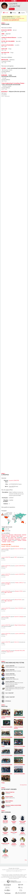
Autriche (4, 536)
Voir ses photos (23, 784)
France (21, 536)
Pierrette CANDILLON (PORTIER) (13, 805)
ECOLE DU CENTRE (6, 30)
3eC (5, 609)
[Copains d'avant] (7, 890)
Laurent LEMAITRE (5, 548)
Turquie (8, 541)
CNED (2, 33)
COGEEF (3, 68)
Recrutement (13, 875)
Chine (17, 536)
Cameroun (13, 536)
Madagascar (4, 539)
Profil (6, 12)
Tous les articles (5, 875)
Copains (23, 12)
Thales (3, 746)
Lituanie (25, 537)
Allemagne (11, 534)
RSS (10, 875)
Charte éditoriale (16, 874)
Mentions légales (18, 877)
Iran (9, 537)
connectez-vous (20, 18)
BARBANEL (4, 75)
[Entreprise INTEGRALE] (3, 701)
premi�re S (7, 584)
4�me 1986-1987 (8, 592)
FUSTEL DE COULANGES (7, 41)
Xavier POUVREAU (5, 855)
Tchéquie (24, 540)
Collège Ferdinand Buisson (8, 37)
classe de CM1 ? (10, 651)
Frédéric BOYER (5, 843)
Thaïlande (4, 541)
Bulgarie (8, 536)
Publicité (21, 874)
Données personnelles (21, 875)
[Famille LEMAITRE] (3, 697)
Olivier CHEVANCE (19, 608)
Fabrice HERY (14, 832)
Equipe (11, 874)
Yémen (12, 541)
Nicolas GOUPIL (9, 796)
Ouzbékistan (17, 539)
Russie (5, 540)
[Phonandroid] (20, 893)
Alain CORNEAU (9, 801)
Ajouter (12, 9)
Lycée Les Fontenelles (7, 45)
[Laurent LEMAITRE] (4, 5)
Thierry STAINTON (9, 792)
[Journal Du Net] (7, 887)
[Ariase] (7, 893)
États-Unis (8, 546)
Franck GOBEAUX (22, 833)
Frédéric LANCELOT (19, 582)
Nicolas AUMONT (22, 844)
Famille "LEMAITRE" (10, 697)
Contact (25, 874)
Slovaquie (9, 540)
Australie (3, 546)
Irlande (11, 537)
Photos (14, 12)
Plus (26, 860)
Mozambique (11, 539)
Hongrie (3, 537)
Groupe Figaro (24, 877)
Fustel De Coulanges (18, 616)
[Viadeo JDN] (20, 890)
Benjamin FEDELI (19, 591)
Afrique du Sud (4, 534)
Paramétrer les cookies (5, 877)
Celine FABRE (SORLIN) (22, 822)
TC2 (6, 634)
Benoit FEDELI (18, 599)
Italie (15, 537)
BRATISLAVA (4, 59)
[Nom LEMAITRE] (3, 693)
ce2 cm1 (7, 575)
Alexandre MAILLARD (20, 650)
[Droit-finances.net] (20, 887)
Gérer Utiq (12, 877)
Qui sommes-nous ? (5, 874)
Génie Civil (4, 48)
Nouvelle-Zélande (15, 546)
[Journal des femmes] (7, 885)
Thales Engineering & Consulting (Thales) (12, 83)
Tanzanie (19, 540)
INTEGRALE (4, 91)
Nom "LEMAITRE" (9, 693)
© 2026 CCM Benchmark (14, 878)
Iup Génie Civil (5, 52)
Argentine (24, 534)
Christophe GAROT (5, 833)
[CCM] (20, 885)
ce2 (6, 567)
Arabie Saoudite (17, 534)
